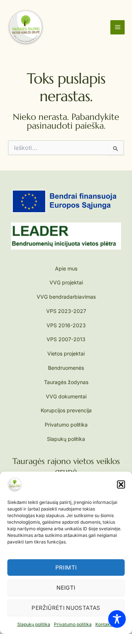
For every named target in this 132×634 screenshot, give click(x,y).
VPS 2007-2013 (66, 339)
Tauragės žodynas (66, 382)
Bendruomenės (66, 368)
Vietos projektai (66, 353)
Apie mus (66, 268)
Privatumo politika (73, 624)
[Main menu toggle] (117, 27)
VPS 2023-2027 (66, 311)
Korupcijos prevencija (66, 410)
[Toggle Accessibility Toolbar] (116, 619)
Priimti (66, 567)
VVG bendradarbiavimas (66, 297)
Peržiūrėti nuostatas (66, 607)
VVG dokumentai (66, 396)
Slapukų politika (33, 624)
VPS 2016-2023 (66, 325)
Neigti (65, 587)
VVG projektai (66, 282)
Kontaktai (105, 624)
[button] (121, 484)
